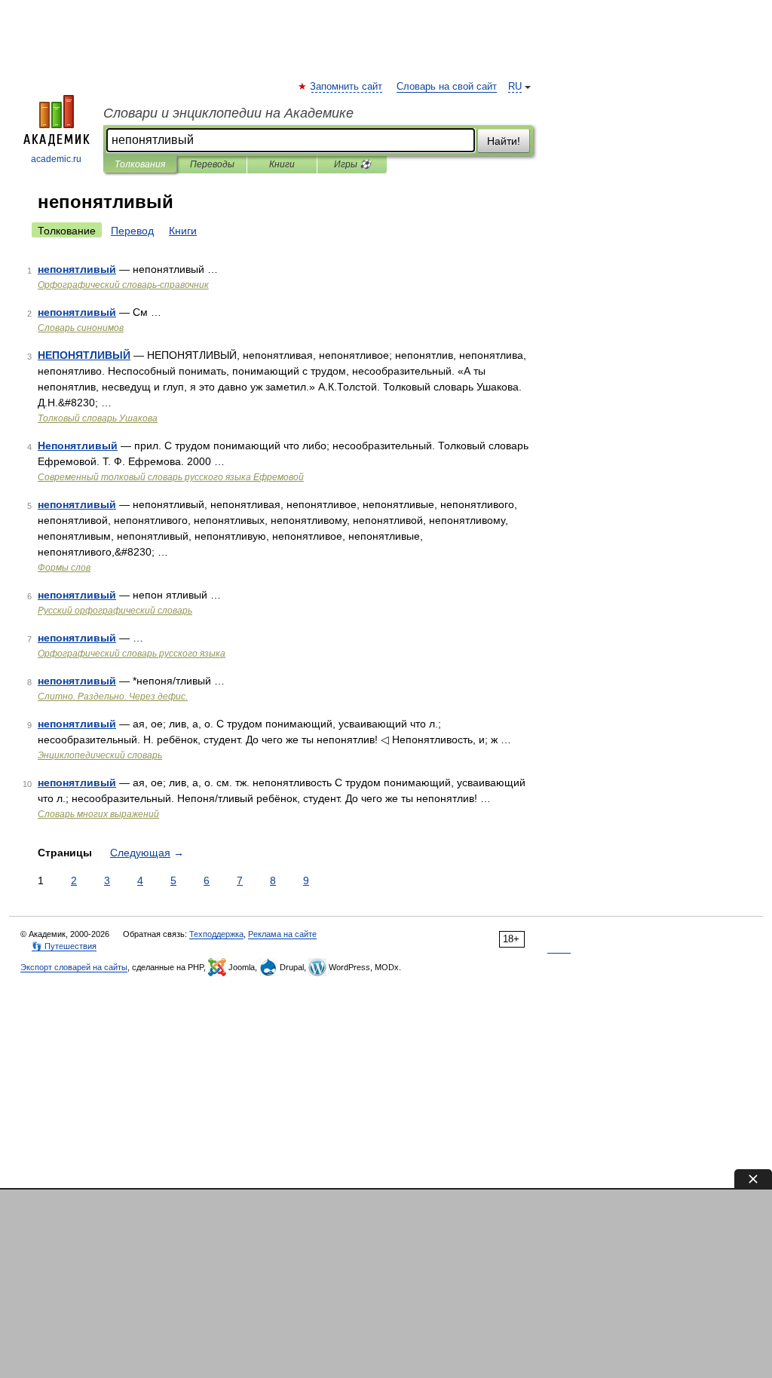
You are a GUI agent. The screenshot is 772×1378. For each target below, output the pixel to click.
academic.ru (56, 159)
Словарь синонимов (81, 328)
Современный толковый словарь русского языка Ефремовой (171, 477)
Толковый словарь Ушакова (98, 418)
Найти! (503, 141)
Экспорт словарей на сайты (73, 967)
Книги (282, 164)
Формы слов (64, 567)
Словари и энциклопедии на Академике (228, 113)
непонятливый (77, 269)
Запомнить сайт (346, 86)
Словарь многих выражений (98, 814)
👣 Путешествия (64, 946)
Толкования (140, 164)
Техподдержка (216, 934)
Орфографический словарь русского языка (131, 653)
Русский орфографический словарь (115, 610)
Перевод (132, 231)
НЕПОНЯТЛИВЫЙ (84, 355)
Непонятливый (78, 445)
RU (515, 86)
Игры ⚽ (352, 164)
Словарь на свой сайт (447, 86)
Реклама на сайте (282, 934)
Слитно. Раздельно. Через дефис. (113, 696)
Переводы (212, 164)
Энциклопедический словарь (100, 755)
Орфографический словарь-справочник (123, 285)
